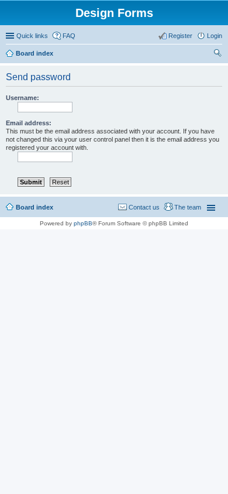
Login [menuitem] (214, 35)
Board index (34, 53)
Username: (22, 97)
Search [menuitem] (217, 54)
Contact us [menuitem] (144, 207)
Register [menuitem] (180, 35)
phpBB (83, 223)
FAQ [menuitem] (69, 35)
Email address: (28, 122)
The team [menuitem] (187, 207)
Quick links (32, 35)
